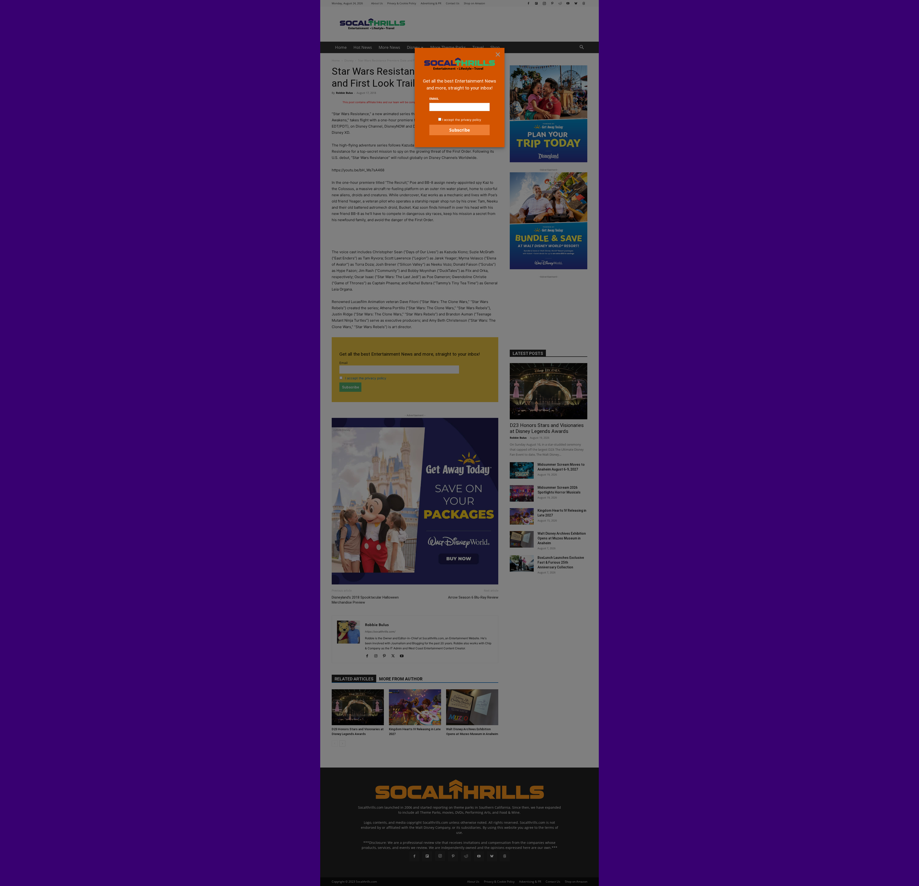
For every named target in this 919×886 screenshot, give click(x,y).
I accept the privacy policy (461, 120)
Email (434, 98)
